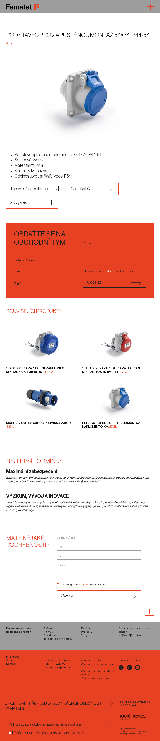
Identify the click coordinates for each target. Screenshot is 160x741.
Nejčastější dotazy (131, 635)
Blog (84, 635)
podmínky (110, 271)
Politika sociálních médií (96, 678)
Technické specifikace (29, 189)
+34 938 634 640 (132, 660)
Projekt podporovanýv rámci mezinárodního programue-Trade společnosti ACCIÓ (132, 731)
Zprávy (85, 628)
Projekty (86, 632)
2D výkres (18, 203)
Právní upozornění (92, 660)
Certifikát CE (81, 189)
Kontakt (11, 663)
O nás (9, 660)
